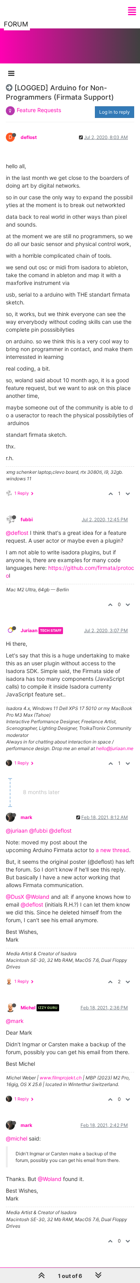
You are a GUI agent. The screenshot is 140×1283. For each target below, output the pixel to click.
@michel (16, 1138)
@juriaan (17, 830)
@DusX (15, 896)
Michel (28, 1008)
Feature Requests (39, 110)
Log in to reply (114, 112)
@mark (15, 1021)
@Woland (37, 896)
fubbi (27, 519)
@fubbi (38, 830)
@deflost (17, 532)
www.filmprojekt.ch (61, 1078)
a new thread (112, 850)
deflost (29, 137)
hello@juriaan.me (114, 748)
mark (26, 817)
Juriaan (29, 630)
